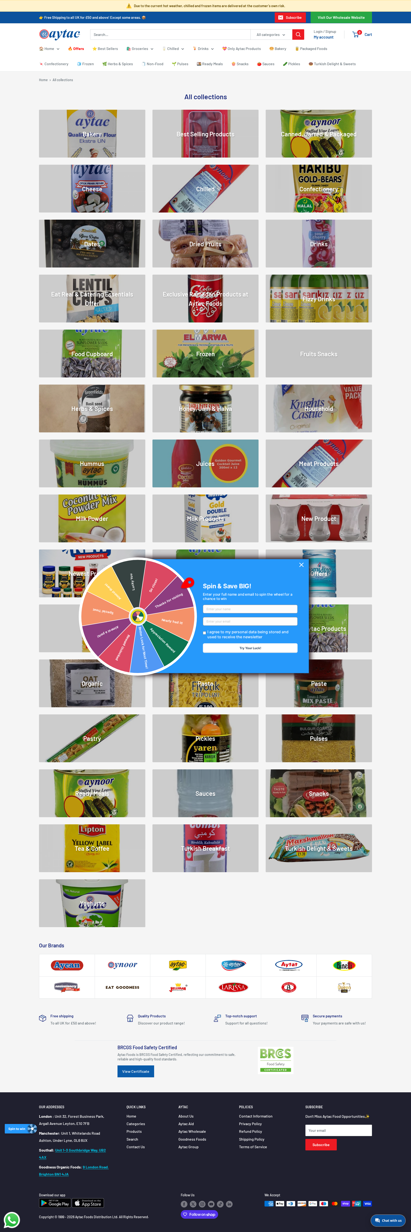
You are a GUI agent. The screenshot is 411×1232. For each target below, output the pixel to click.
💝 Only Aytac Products (241, 48)
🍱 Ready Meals (210, 63)
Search (132, 1139)
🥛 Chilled (170, 48)
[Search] (298, 34)
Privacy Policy (250, 1123)
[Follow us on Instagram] (202, 1204)
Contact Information (256, 1116)
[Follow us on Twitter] (193, 1204)
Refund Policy (250, 1131)
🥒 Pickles (291, 63)
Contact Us (136, 1146)
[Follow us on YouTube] (211, 1204)
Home (43, 80)
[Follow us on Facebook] (184, 1204)
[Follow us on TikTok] (220, 1204)
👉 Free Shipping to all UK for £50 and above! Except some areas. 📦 (92, 17)
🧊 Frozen (85, 63)
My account (323, 37)
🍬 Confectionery (53, 63)
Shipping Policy (251, 1139)
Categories (136, 1123)
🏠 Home (46, 48)
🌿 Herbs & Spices (117, 63)
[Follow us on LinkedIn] (229, 1204)
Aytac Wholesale (192, 1131)
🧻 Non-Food (152, 63)
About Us (186, 1116)
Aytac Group (188, 1146)
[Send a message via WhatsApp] (11, 1220)
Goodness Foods (192, 1139)
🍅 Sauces (265, 63)
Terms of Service (253, 1146)
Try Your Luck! (250, 648)
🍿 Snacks (240, 63)
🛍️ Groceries (137, 48)
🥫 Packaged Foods (311, 48)
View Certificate (135, 1071)
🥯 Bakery (277, 48)
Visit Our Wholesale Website (341, 17)
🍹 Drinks (200, 48)
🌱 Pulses (180, 63)
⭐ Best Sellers (105, 48)
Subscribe (294, 17)
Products (134, 1131)
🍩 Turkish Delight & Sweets (332, 63)
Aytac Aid (186, 1123)
